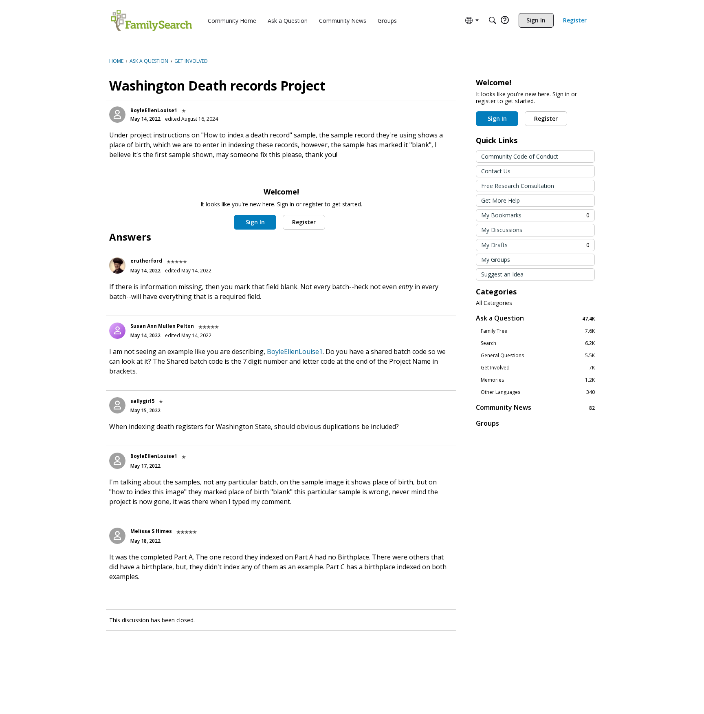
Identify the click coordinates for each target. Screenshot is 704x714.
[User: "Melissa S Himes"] (117, 536)
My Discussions (501, 230)
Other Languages (538, 392)
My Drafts (535, 245)
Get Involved (538, 367)
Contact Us (495, 171)
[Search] (492, 20)
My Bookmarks (535, 215)
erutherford (146, 260)
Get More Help (500, 200)
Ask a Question (535, 318)
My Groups (495, 259)
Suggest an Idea (502, 274)
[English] (151, 20)
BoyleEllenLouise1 (153, 110)
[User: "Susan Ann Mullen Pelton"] (117, 331)
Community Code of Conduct (519, 156)
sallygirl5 (142, 401)
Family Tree (538, 331)
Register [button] (304, 222)
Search (538, 343)
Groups (487, 423)
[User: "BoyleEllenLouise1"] (117, 114)
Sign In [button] (255, 222)
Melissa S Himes (151, 531)
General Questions (538, 355)
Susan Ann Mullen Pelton (162, 326)
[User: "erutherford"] (117, 265)
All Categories (494, 303)
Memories (538, 380)
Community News (535, 407)
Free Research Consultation (517, 186)
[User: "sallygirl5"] (117, 405)
